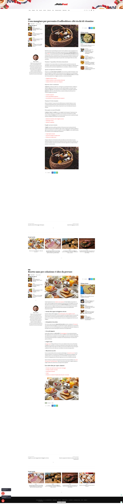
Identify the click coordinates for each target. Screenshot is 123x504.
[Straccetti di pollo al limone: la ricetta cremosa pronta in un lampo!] (88, 38)
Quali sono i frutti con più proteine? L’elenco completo (37, 34)
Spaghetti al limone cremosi (51, 78)
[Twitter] (55, 173)
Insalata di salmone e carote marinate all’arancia (55, 80)
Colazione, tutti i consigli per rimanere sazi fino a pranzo (37, 45)
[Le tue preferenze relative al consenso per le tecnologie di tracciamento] (121, 502)
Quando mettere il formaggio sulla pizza (36, 224)
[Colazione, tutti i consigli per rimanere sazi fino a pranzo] (30, 45)
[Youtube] (91, 10)
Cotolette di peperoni (50, 94)
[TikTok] (88, 10)
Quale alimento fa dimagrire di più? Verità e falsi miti (37, 29)
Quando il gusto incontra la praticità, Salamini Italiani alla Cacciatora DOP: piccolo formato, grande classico (53, 251)
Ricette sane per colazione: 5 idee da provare (36, 251)
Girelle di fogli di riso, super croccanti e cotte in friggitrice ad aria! (90, 57)
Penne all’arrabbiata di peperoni (52, 96)
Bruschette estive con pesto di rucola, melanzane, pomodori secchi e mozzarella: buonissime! (89, 51)
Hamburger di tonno (50, 120)
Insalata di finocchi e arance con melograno (54, 81)
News (34, 32)
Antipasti (86, 48)
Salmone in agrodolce (50, 122)
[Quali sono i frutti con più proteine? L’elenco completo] (30, 34)
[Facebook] (84, 10)
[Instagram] (86, 10)
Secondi (86, 66)
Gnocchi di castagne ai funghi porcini (53, 135)
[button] (93, 10)
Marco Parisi (35, 61)
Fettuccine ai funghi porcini (51, 137)
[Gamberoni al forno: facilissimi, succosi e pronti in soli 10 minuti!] (82, 68)
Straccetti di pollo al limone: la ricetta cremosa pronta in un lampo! (88, 46)
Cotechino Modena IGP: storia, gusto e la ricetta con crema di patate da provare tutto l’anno (87, 251)
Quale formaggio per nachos (73, 224)
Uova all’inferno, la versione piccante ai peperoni (55, 98)
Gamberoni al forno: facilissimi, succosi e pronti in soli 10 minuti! (90, 68)
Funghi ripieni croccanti (50, 133)
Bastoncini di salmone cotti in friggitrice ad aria (55, 118)
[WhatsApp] (89, 10)
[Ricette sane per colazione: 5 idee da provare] (36, 243)
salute (48, 53)
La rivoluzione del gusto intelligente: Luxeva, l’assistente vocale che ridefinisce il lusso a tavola (70, 251)
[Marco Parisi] (29, 24)
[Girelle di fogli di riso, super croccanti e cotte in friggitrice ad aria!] (82, 57)
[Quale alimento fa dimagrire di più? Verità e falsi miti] (30, 29)
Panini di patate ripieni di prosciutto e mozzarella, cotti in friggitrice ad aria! (90, 63)
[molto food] (61, 4)
